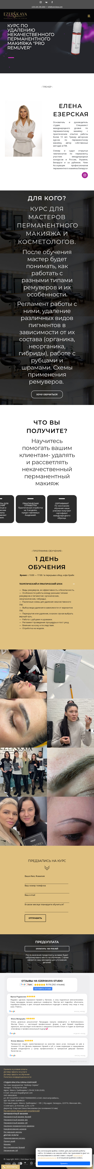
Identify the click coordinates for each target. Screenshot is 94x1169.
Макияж (7, 1144)
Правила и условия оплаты (15, 1069)
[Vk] (46, 2)
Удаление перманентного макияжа (19, 1126)
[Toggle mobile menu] (89, 15)
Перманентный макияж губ (16, 1123)
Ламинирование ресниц (14, 1138)
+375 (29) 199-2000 (38, 7)
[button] (47, 394)
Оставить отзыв (43, 989)
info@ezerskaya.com (55, 7)
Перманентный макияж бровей (17, 1117)
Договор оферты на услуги (15, 1072)
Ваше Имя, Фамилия (35, 876)
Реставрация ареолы (13, 1132)
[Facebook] (52, 2)
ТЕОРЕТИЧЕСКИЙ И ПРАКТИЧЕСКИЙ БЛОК (40, 584)
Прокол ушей (9, 1141)
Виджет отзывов (78, 1061)
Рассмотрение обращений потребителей (22, 1111)
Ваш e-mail (30, 895)
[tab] (47, 584)
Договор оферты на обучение (16, 1074)
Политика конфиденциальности (17, 1077)
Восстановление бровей (14, 1147)
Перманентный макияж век (16, 1120)
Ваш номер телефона (35, 885)
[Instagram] (41, 2)
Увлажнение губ (11, 1150)
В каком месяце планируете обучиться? (44, 904)
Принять (64, 1163)
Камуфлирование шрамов (15, 1129)
